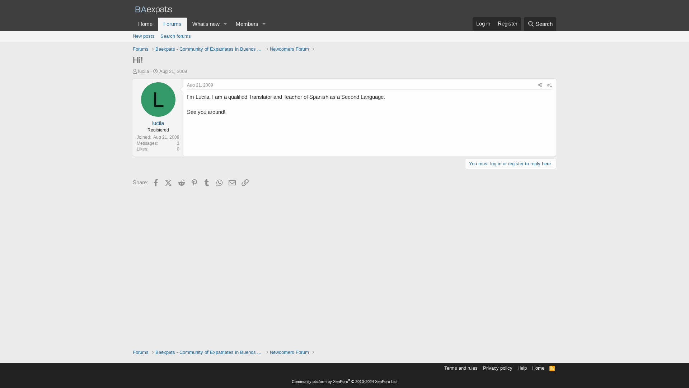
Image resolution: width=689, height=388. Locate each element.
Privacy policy (497, 368)
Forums (172, 24)
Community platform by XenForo (345, 381)
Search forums (175, 36)
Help (522, 368)
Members (247, 24)
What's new (206, 24)
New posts (144, 36)
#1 (549, 85)
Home (145, 24)
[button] (225, 24)
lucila (143, 71)
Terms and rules (461, 368)
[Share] (540, 85)
